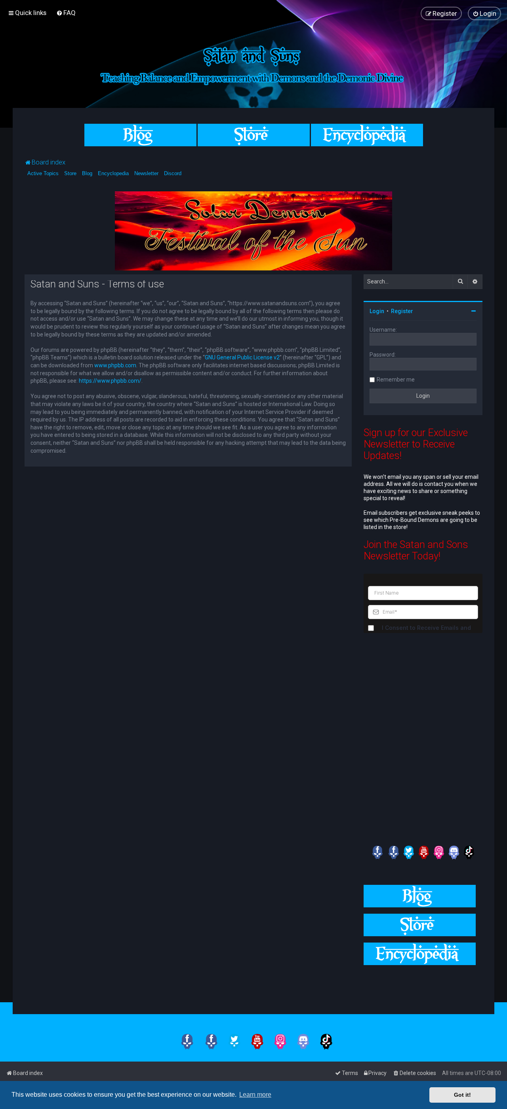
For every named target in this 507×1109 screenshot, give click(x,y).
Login (377, 311)
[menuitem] (66, 13)
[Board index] (253, 64)
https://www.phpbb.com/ (110, 381)
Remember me (396, 379)
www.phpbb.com (115, 365)
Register (402, 311)
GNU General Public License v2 (242, 357)
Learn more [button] (255, 1094)
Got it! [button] (462, 1095)
